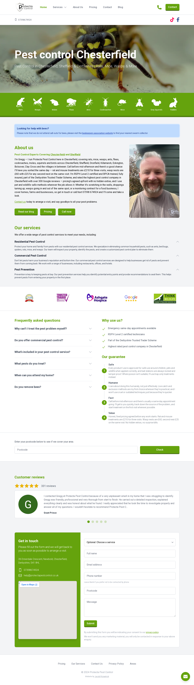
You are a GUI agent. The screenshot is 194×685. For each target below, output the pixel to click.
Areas (133, 663)
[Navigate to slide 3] (97, 522)
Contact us (20, 201)
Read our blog (26, 211)
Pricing (93, 7)
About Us (78, 7)
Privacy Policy (116, 663)
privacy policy (152, 632)
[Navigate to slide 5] (105, 522)
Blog (120, 7)
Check (159, 449)
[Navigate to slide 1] (88, 522)
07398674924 (25, 20)
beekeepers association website (97, 133)
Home (43, 7)
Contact (107, 7)
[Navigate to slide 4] (101, 522)
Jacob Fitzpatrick (102, 676)
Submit (90, 623)
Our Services (78, 663)
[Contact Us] (185, 676)
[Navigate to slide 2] (93, 522)
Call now (66, 211)
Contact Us (97, 663)
